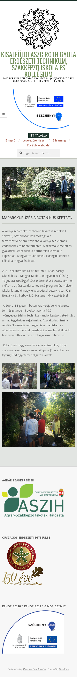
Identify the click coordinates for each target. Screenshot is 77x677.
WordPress (64, 669)
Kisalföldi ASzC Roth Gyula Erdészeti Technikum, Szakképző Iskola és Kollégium (38, 64)
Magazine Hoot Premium (34, 669)
